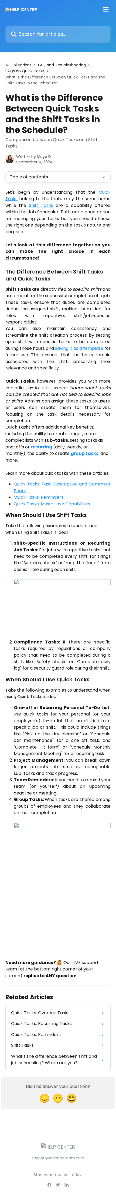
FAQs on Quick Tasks (24, 71)
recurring (41, 447)
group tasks (84, 453)
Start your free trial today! (58, 1174)
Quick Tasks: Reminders (38, 497)
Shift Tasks (41, 205)
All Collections (18, 65)
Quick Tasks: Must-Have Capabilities (52, 504)
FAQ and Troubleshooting (62, 65)
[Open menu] (106, 9)
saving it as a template (79, 348)
